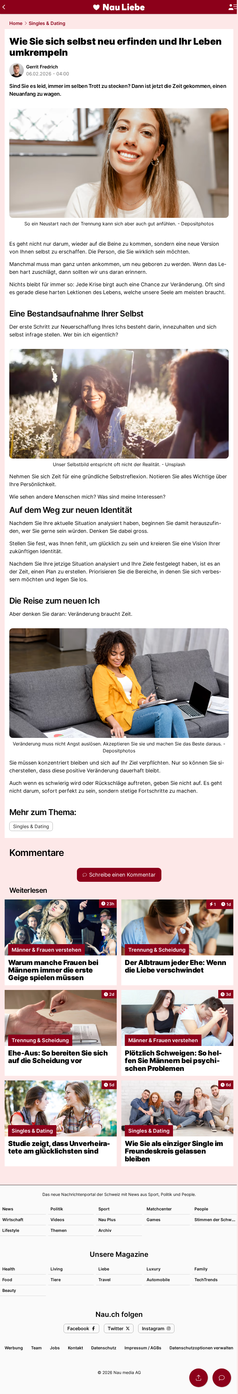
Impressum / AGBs (143, 1347)
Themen (59, 1230)
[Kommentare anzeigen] (221, 1377)
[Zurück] (3, 7)
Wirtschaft (12, 1219)
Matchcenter (159, 1208)
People (201, 1208)
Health (8, 1268)
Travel (104, 1279)
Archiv (104, 1230)
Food (7, 1279)
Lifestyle (10, 1230)
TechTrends (206, 1279)
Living (57, 1268)
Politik (57, 1208)
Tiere (56, 1279)
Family (201, 1268)
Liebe (103, 1268)
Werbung (14, 1347)
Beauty (9, 1290)
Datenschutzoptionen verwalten (201, 1347)
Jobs (55, 1347)
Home (15, 23)
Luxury (154, 1268)
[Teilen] (198, 1377)
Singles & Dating (47, 23)
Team (36, 1347)
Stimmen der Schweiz (215, 1219)
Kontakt (75, 1347)
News (7, 1208)
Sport (103, 1208)
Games (154, 1219)
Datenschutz (103, 1347)
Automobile (158, 1279)
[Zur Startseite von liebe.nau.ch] (119, 6)
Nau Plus (107, 1219)
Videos (57, 1219)
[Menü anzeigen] (233, 7)
